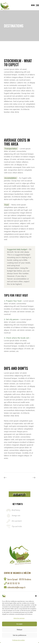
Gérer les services (19, 618)
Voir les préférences (19, 635)
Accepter (19, 624)
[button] (36, 596)
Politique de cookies (18, 640)
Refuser (19, 629)
